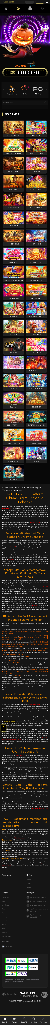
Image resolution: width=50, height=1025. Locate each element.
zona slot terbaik (35, 522)
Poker (3, 928)
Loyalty (29, 883)
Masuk (29, 2)
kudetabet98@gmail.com (38, 905)
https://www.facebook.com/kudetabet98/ (39, 910)
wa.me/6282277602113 (38, 897)
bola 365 (35, 605)
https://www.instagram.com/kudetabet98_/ (39, 916)
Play (31, 65)
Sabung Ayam (6, 936)
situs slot (10, 559)
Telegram (9, 946)
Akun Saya (43, 1022)
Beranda (4, 1022)
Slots (18, 11)
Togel (3, 913)
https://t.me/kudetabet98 (38, 901)
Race (42, 11)
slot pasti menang (19, 838)
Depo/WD (24, 1022)
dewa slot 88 (20, 755)
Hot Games (6, 11)
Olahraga (5, 917)
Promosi (29, 879)
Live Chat (34, 1022)
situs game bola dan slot (39, 808)
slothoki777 (12, 547)
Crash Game (6, 921)
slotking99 (44, 587)
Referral (29, 887)
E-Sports (4, 932)
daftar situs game (35, 704)
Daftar (39, 2)
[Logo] (8, 2)
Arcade (4, 925)
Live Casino (30, 11)
